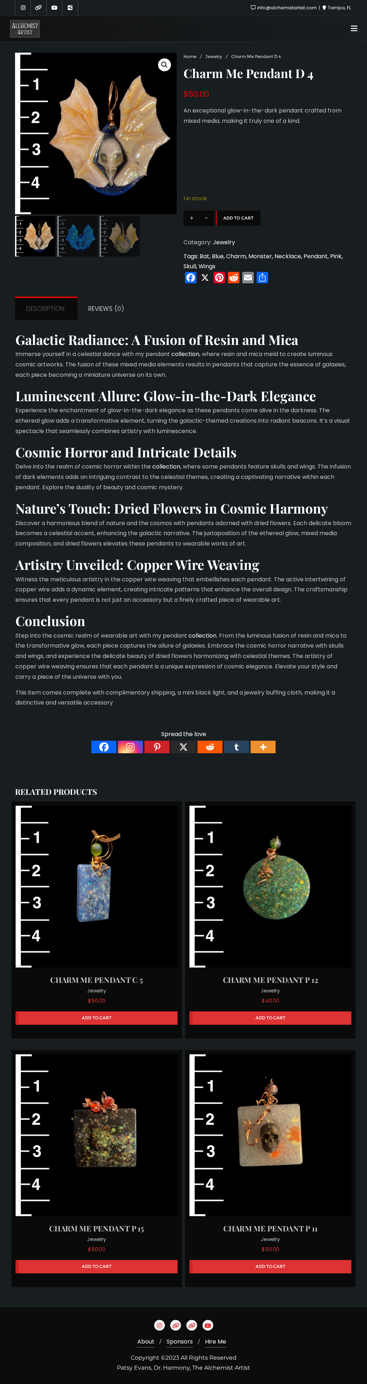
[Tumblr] (236, 747)
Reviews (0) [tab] (106, 308)
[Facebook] (103, 747)
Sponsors (180, 1341)
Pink (336, 256)
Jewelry (213, 56)
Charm (236, 256)
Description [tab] (45, 308)
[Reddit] (210, 747)
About (145, 1341)
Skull (190, 266)
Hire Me (215, 1341)
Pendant (316, 256)
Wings (207, 266)
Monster (260, 256)
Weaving (233, 564)
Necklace (288, 256)
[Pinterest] (157, 747)
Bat (204, 256)
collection (184, 354)
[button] (164, 64)
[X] (183, 747)
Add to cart (238, 218)
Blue (218, 256)
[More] (263, 747)
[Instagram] (130, 747)
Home (190, 56)
